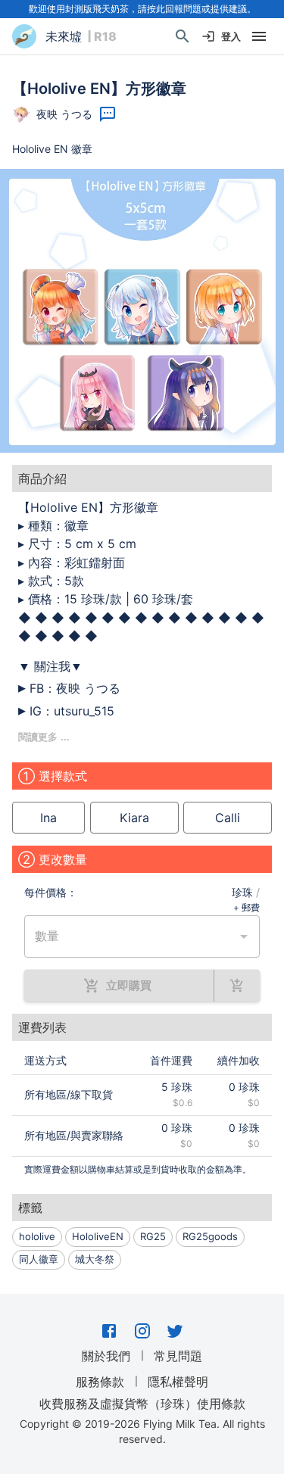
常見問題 (178, 1355)
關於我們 (106, 1355)
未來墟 (63, 36)
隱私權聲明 (178, 1381)
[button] (142, 311)
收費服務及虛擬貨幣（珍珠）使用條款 (142, 1403)
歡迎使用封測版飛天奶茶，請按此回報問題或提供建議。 (142, 8)
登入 (231, 36)
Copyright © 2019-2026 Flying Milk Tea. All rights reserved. (142, 1431)
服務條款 (100, 1381)
